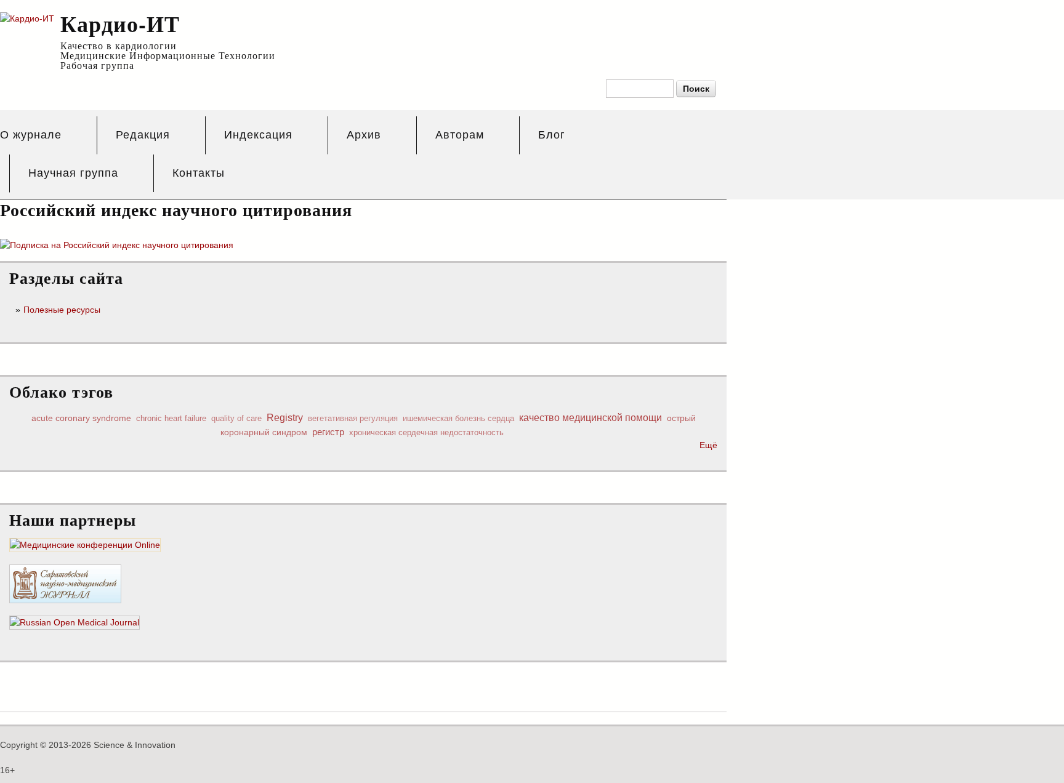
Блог (551, 135)
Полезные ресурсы (61, 310)
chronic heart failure (171, 418)
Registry (285, 417)
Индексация (258, 135)
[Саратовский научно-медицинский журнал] (65, 596)
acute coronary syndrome (81, 418)
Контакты (198, 173)
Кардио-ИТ (120, 23)
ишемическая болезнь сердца (458, 418)
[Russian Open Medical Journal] (74, 623)
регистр (328, 432)
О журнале (31, 135)
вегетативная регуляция (353, 418)
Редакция (143, 135)
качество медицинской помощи (590, 417)
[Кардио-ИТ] (27, 18)
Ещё (708, 445)
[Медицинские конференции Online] (85, 545)
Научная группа (73, 173)
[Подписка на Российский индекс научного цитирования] (116, 245)
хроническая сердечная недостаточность (426, 432)
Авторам (459, 135)
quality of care (236, 418)
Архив (364, 135)
